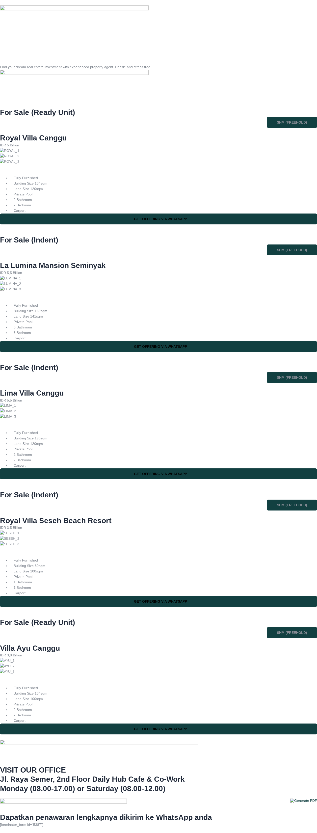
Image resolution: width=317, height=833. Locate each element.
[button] (292, 122)
